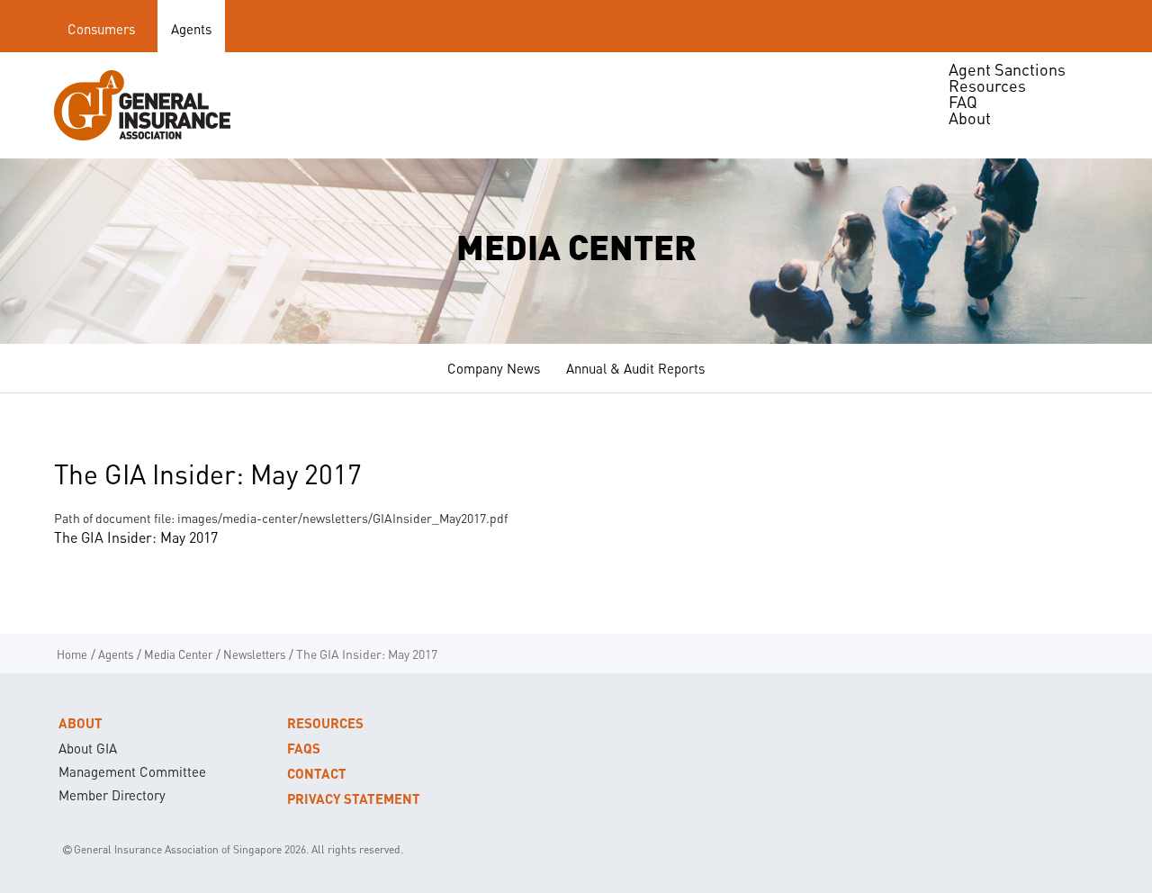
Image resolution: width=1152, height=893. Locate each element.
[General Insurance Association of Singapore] (142, 105)
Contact (316, 773)
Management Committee (132, 771)
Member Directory (112, 795)
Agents (191, 29)
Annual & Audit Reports (635, 368)
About (80, 723)
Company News (493, 368)
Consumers (101, 29)
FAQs (303, 748)
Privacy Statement (353, 798)
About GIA (87, 748)
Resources (325, 723)
